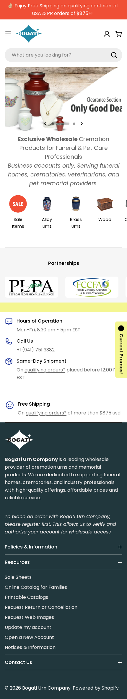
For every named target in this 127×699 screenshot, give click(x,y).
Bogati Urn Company (46, 688)
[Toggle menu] (8, 33)
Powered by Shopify (96, 688)
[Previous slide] (45, 123)
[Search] (114, 55)
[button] (53, 124)
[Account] (106, 33)
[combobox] (63, 55)
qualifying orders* (45, 369)
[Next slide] (81, 123)
